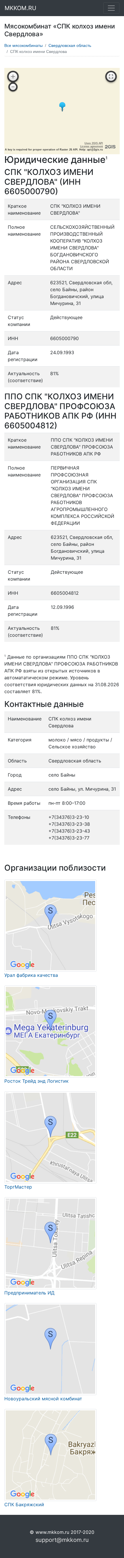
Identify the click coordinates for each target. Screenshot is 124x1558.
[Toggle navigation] (111, 8)
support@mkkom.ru (62, 1539)
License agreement (91, 146)
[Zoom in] (13, 76)
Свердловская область (69, 45)
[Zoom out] (13, 86)
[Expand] (111, 76)
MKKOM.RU (20, 8)
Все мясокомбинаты (23, 45)
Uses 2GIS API (93, 143)
